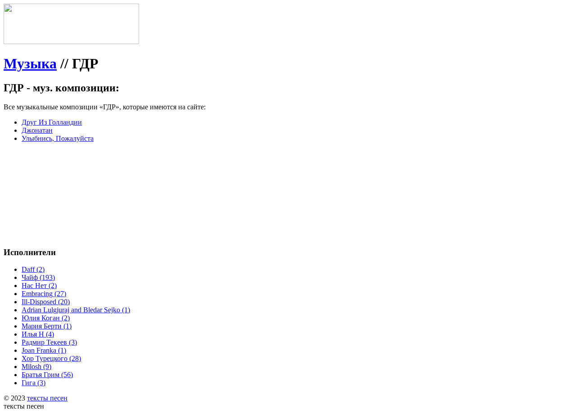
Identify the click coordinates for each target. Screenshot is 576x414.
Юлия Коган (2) (46, 318)
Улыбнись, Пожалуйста (58, 138)
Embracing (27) (44, 293)
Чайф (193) (38, 277)
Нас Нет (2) (39, 285)
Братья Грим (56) (47, 374)
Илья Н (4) (38, 334)
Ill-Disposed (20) (46, 302)
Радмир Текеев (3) (49, 342)
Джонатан (37, 130)
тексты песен (47, 398)
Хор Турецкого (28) (51, 358)
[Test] (71, 41)
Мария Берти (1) (47, 326)
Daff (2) (33, 269)
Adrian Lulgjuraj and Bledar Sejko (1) (76, 310)
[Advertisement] (139, 170)
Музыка (30, 63)
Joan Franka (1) (44, 350)
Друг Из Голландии (52, 122)
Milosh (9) (36, 366)
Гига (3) (33, 383)
